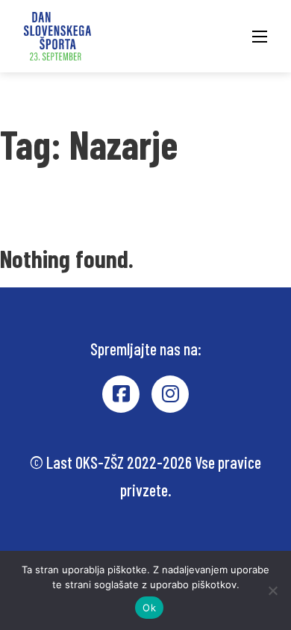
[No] (272, 590)
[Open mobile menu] (259, 37)
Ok (149, 608)
